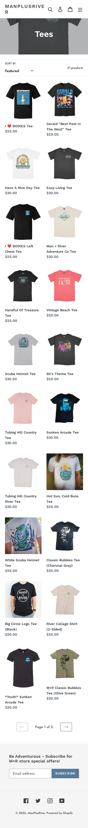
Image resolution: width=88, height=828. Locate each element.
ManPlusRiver (25, 9)
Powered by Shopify (59, 813)
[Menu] (80, 9)
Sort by (10, 63)
